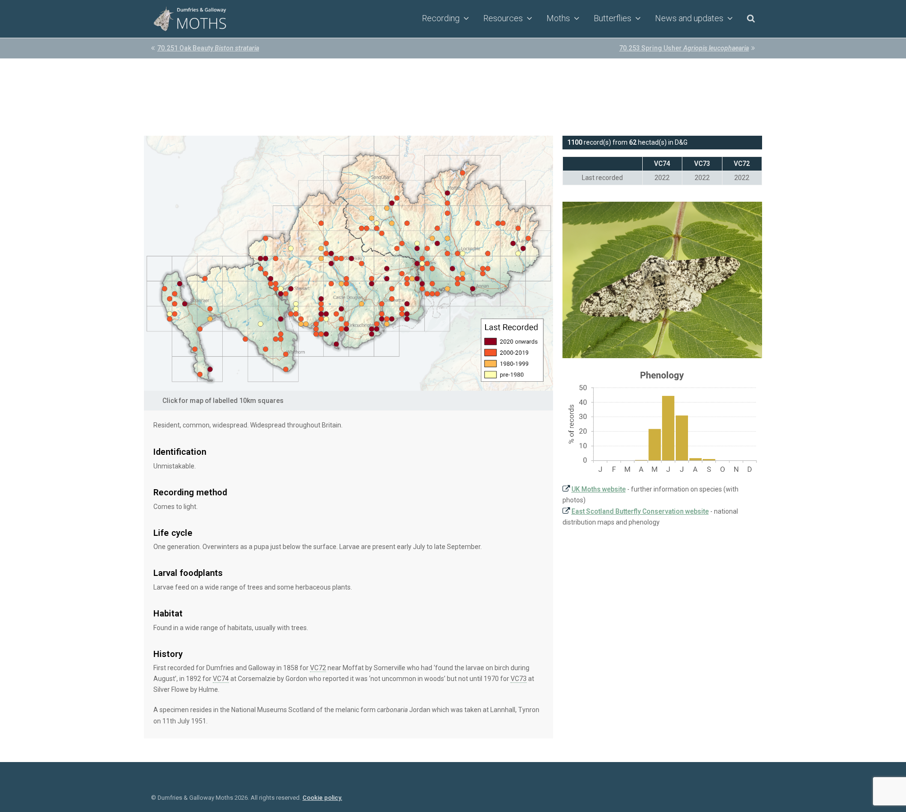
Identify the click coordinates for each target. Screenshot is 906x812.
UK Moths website (598, 489)
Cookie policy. (322, 797)
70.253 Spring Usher (684, 48)
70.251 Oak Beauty (208, 48)
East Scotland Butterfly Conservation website (640, 511)
